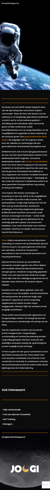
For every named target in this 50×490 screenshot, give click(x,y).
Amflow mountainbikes (36, 161)
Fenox (4, 240)
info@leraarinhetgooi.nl (13, 437)
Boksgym (8, 424)
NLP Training (9, 419)
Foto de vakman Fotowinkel (16, 414)
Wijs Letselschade (12, 409)
